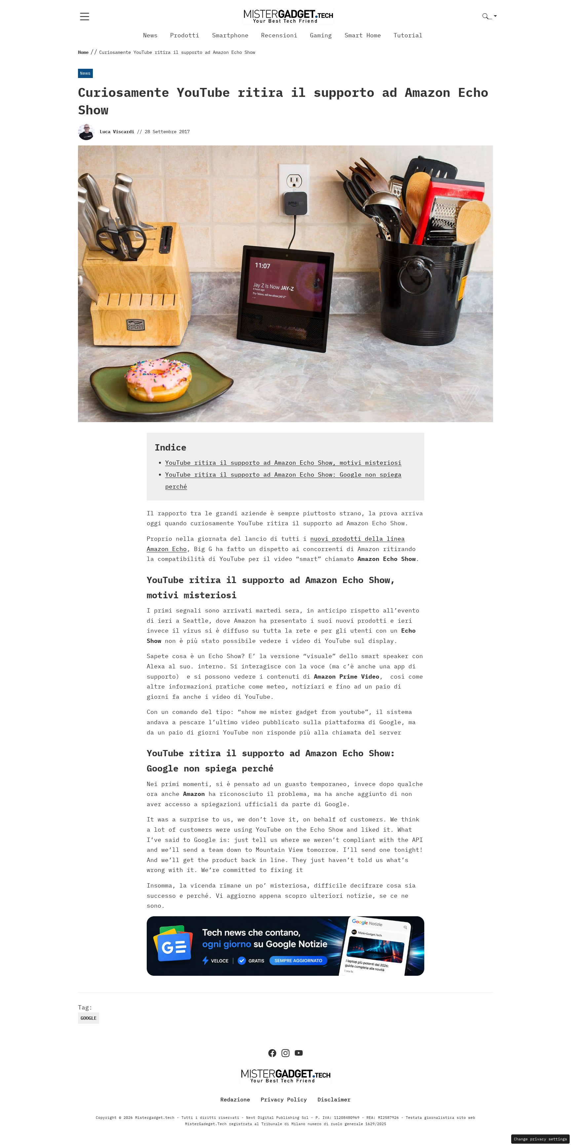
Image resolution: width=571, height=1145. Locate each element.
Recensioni (279, 35)
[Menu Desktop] (84, 16)
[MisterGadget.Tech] (288, 16)
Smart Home (363, 35)
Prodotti (184, 35)
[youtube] (299, 1053)
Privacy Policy (284, 1099)
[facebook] (272, 1053)
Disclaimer (334, 1099)
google (88, 1018)
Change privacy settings (540, 1138)
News (150, 35)
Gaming (321, 35)
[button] (489, 17)
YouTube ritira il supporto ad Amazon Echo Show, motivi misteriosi (283, 462)
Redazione (235, 1099)
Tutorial (408, 35)
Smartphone (230, 35)
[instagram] (285, 1053)
